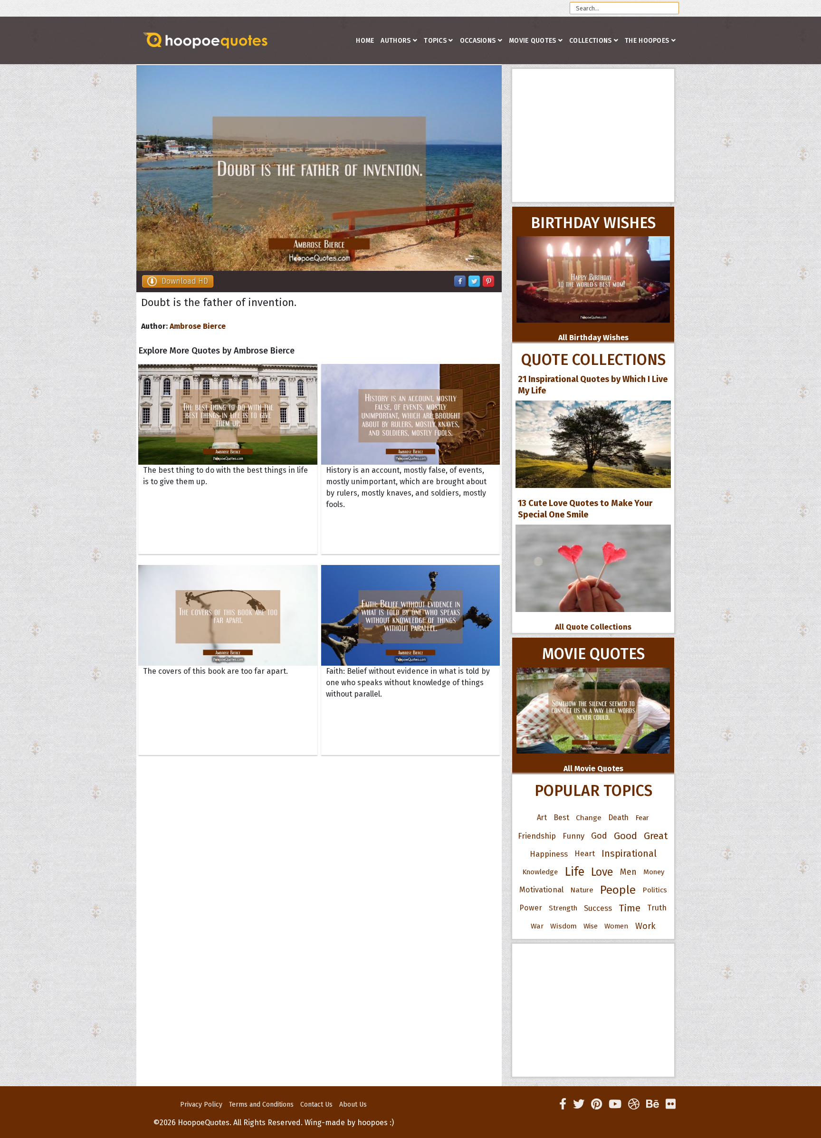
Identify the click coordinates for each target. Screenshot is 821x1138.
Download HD (185, 281)
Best (561, 817)
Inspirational (629, 853)
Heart (584, 853)
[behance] (652, 1104)
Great (656, 836)
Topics (435, 41)
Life (574, 871)
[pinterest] (596, 1104)
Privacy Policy (201, 1104)
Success (598, 908)
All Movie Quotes (593, 768)
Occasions (478, 41)
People (618, 890)
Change (588, 817)
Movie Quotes (532, 41)
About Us (353, 1104)
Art (542, 817)
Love (602, 872)
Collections (590, 41)
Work (645, 926)
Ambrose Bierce (198, 326)
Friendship (537, 836)
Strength (563, 908)
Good (625, 836)
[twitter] (578, 1104)
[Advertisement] (593, 135)
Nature (581, 889)
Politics (654, 890)
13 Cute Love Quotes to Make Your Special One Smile (585, 509)
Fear (642, 817)
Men (628, 872)
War (537, 926)
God (599, 836)
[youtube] (615, 1104)
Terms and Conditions (261, 1104)
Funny (573, 836)
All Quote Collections (593, 626)
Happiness (549, 854)
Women (616, 926)
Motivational (541, 889)
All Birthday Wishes (593, 337)
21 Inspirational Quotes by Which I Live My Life (593, 385)
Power (530, 907)
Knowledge (540, 872)
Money (653, 872)
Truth (657, 907)
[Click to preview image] (319, 168)
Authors (395, 41)
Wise (590, 926)
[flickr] (671, 1104)
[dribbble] (634, 1104)
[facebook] (562, 1104)
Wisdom (563, 926)
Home (365, 41)
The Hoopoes (647, 41)
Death (618, 817)
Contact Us (316, 1104)
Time (629, 908)
